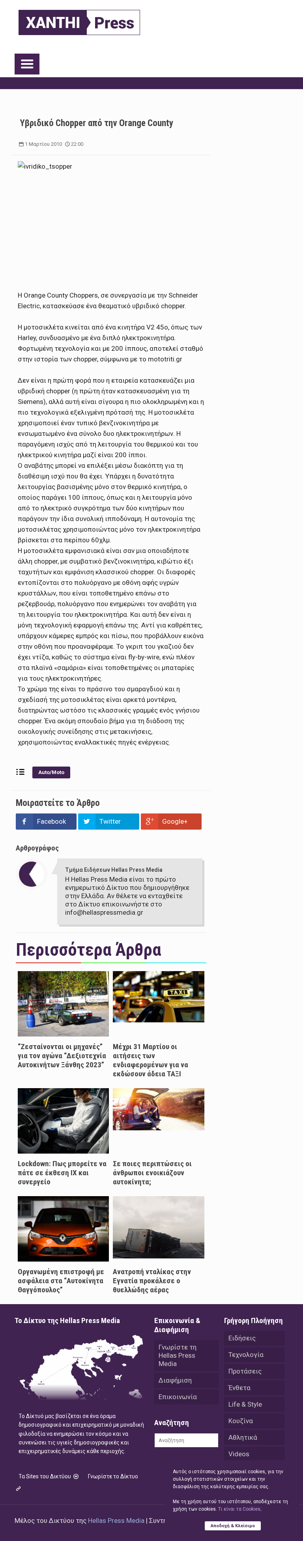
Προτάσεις (245, 1371)
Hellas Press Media (116, 1520)
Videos (238, 1454)
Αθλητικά (242, 1437)
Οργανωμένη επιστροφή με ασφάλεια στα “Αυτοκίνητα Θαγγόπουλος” (61, 1280)
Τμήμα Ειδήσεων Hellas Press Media (114, 870)
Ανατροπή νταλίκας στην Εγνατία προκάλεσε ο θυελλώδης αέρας (152, 1280)
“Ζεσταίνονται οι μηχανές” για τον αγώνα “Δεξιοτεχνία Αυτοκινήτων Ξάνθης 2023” (62, 1055)
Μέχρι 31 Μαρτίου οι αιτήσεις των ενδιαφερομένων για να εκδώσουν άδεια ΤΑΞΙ (150, 1060)
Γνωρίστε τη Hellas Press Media (177, 1355)
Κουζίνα (240, 1421)
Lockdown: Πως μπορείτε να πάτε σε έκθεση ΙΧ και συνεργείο (62, 1172)
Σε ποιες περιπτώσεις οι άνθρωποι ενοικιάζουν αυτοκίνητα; (152, 1172)
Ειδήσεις (242, 1338)
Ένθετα (239, 1388)
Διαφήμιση (175, 1380)
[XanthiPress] (79, 20)
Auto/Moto (51, 772)
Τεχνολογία (246, 1355)
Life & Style (245, 1404)
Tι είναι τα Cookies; (239, 1509)
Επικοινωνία (178, 1397)
